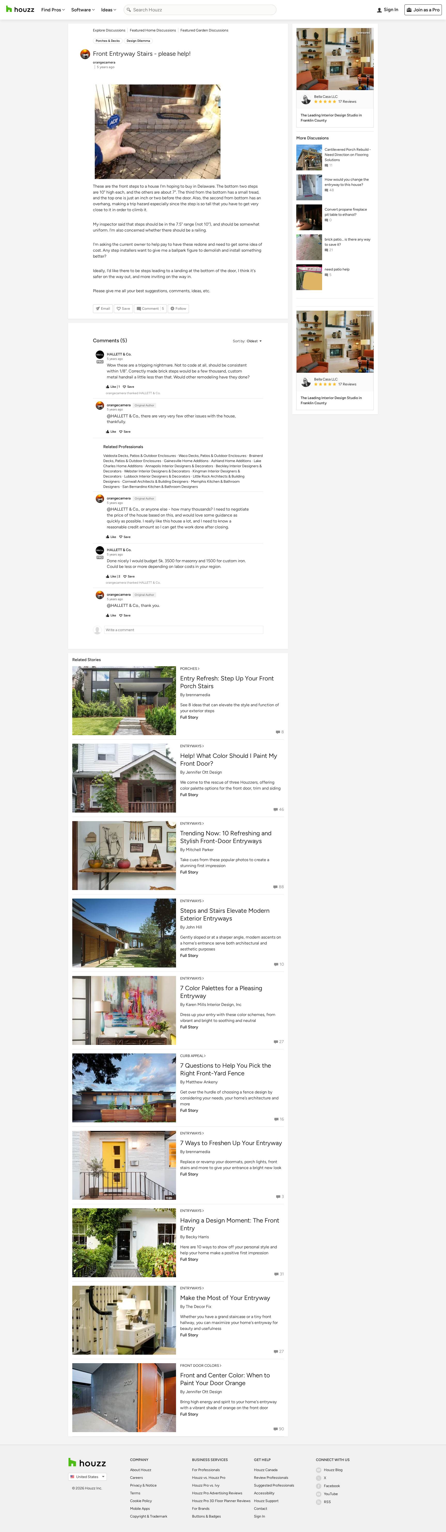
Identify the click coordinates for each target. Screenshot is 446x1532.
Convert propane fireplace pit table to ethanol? (346, 212)
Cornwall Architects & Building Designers (155, 481)
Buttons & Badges (206, 1516)
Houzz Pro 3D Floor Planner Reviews (221, 1501)
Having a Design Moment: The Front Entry (229, 1224)
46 (281, 809)
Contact (260, 1508)
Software (81, 10)
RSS (327, 1502)
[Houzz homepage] (20, 9)
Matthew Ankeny (202, 1081)
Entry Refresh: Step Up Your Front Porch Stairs (227, 682)
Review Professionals (271, 1477)
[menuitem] (53, 10)
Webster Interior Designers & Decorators (157, 471)
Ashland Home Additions (231, 461)
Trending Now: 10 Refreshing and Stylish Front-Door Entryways (226, 837)
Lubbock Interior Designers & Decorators (157, 476)
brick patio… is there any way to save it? (347, 242)
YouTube (331, 1494)
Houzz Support (266, 1501)
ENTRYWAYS (191, 746)
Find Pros (51, 10)
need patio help (337, 269)
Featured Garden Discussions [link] (204, 30)
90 (281, 1428)
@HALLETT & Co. (123, 416)
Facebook (332, 1486)
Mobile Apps (140, 1508)
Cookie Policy (141, 1501)
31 (282, 1274)
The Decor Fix (198, 1306)
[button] (247, 341)
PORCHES (188, 668)
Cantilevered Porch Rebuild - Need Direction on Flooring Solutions (348, 154)
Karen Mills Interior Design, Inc (214, 1004)
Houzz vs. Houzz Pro (208, 1477)
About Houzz (140, 1470)
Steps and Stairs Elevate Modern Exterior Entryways (224, 914)
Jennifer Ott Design (204, 772)
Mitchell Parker (199, 849)
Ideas (106, 10)
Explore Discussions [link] (109, 30)
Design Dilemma (138, 41)
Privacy (136, 1485)
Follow (181, 308)
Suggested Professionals (274, 1485)
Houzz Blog (333, 1470)
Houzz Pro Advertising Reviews (217, 1493)
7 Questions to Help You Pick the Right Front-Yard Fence (225, 1069)
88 (281, 886)
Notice (151, 1485)
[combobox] (200, 10)
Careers (136, 1477)
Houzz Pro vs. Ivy (205, 1485)
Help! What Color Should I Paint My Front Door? (228, 759)
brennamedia (198, 694)
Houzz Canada (265, 1470)
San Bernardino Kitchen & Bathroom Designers (160, 487)
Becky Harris (197, 1236)
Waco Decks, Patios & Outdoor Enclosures (212, 456)
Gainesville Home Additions (186, 461)
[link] (341, 102)
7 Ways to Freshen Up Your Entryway (231, 1143)
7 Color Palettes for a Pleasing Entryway (221, 991)
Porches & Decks (108, 41)
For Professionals (206, 1470)
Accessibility (264, 1493)
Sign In (259, 1516)
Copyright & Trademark (148, 1516)
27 (281, 1041)
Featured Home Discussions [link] (153, 30)
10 (282, 964)
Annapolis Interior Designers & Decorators (179, 466)
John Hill (194, 927)
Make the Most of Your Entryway (225, 1297)
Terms (135, 1493)
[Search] (129, 10)
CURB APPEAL (191, 1056)
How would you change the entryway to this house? (347, 182)
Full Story (189, 717)
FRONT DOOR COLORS (199, 1365)
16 (282, 1119)
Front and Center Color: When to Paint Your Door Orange (225, 1379)
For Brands (201, 1508)
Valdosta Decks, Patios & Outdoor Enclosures (139, 456)
